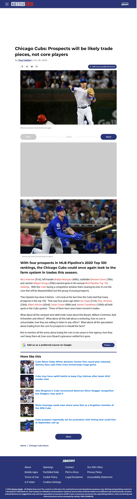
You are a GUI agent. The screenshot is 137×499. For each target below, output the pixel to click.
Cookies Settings (52, 482)
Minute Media (17, 489)
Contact (69, 467)
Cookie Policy (50, 477)
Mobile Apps (31, 472)
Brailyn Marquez (63, 279)
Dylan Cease (57, 304)
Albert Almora (35, 304)
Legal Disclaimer (74, 477)
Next (108, 136)
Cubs (43, 287)
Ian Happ (85, 300)
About (28, 467)
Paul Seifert (25, 60)
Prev (28, 136)
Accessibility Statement (99, 477)
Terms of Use (32, 477)
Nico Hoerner (27, 279)
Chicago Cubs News (38, 445)
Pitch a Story (72, 472)
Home (23, 445)
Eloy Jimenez (105, 300)
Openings (48, 467)
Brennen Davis (98, 279)
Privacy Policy (94, 472)
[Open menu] (7, 4)
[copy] (37, 66)
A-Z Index (30, 482)
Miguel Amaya (41, 283)
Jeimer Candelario (86, 304)
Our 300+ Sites (95, 467)
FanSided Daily (51, 472)
